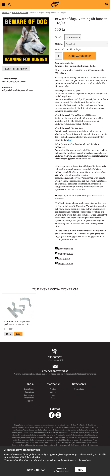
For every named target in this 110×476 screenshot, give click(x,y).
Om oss (53, 392)
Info (8, 333)
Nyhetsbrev (79, 389)
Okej (80, 469)
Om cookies (29, 395)
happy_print (64, 258)
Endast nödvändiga (61, 470)
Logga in (29, 400)
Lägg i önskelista (16, 68)
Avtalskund (29, 397)
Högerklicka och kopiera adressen (18, 90)
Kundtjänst (29, 389)
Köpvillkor (29, 392)
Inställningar (35, 469)
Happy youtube (65, 263)
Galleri (53, 389)
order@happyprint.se (55, 371)
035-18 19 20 (55, 357)
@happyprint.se (65, 248)
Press (53, 395)
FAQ (53, 397)
